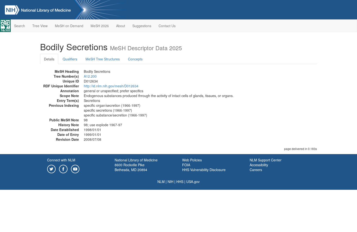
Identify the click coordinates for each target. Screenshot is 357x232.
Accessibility (259, 164)
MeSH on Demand (69, 25)
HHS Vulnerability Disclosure (204, 169)
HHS (179, 181)
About (120, 25)
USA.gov (193, 181)
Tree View (40, 25)
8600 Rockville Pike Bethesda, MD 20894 (131, 167)
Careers (256, 169)
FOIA (186, 164)
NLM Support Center (265, 159)
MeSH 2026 (100, 25)
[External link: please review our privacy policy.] (51, 168)
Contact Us (167, 25)
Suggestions (141, 25)
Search (19, 25)
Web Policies (192, 159)
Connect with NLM (61, 159)
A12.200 (90, 76)
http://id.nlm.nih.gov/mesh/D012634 (111, 85)
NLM (161, 181)
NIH (170, 181)
